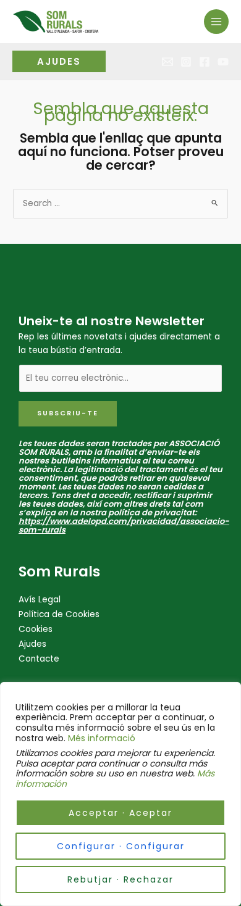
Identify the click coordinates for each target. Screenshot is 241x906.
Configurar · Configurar (121, 846)
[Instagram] (186, 61)
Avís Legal (40, 599)
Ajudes (32, 644)
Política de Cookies (59, 614)
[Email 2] (167, 61)
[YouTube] (223, 61)
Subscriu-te (67, 413)
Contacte (39, 659)
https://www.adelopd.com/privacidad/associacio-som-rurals (124, 525)
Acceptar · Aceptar (120, 813)
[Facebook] (204, 61)
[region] (120, 794)
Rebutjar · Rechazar (120, 879)
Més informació (101, 738)
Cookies (36, 629)
